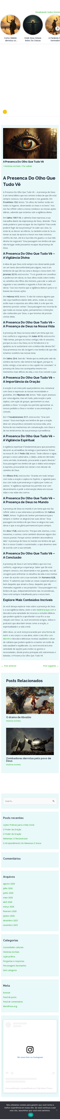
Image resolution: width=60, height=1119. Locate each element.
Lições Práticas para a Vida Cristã (18, 824)
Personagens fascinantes (14, 965)
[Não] (56, 1110)
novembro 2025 (10, 925)
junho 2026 (8, 892)
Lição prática (9, 956)
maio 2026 (8, 897)
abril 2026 (7, 902)
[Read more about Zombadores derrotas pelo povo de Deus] (30, 741)
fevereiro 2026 (9, 911)
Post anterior (8, 665)
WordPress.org (10, 1006)
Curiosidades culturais (13, 947)
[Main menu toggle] (54, 112)
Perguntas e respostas (13, 961)
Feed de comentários (13, 1001)
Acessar (6, 992)
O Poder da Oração (12, 829)
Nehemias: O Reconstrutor (15, 838)
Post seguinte (51, 665)
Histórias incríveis (12, 166)
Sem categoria (10, 970)
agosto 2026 (9, 883)
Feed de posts (9, 997)
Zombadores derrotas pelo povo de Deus (28, 759)
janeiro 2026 (9, 915)
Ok (30, 1115)
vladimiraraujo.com (45, 609)
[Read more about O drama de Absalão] (30, 700)
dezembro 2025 (10, 920)
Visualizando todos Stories (47, 12)
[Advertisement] (30, 75)
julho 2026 (8, 888)
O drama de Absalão (18, 717)
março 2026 (8, 906)
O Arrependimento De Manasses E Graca (22, 843)
